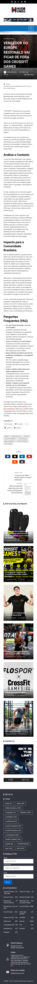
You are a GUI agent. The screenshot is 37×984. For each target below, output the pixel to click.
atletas (7, 436)
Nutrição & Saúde (26, 897)
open (8, 848)
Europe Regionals (9, 441)
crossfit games (23, 438)
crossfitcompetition (13, 830)
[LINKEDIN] (22, 456)
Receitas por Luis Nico (11, 907)
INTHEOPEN (23, 844)
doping (24, 406)
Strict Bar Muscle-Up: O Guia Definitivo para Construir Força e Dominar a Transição (17, 729)
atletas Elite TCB (16, 436)
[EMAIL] (22, 461)
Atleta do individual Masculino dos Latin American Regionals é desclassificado (15, 488)
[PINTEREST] (29, 456)
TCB (26, 925)
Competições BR (11, 925)
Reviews (26, 928)
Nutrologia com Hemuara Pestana (26, 902)
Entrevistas (11, 921)
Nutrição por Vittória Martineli (11, 902)
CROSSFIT (26, 436)
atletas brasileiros (12, 808)
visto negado (8, 443)
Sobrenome (7, 864)
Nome (5, 858)
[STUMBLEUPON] (15, 462)
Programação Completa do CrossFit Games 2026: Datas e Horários (16, 574)
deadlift (9, 844)
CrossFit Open (11, 912)
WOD (20, 848)
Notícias (11, 38)
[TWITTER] (15, 456)
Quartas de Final (11, 917)
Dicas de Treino (11, 897)
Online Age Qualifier (26, 913)
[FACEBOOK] (7, 456)
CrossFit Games (22, 411)
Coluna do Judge (26, 891)
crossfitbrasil (11, 817)
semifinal (26, 917)
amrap (8, 803)
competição (10, 812)
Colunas (6, 38)
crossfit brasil (11, 821)
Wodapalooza (11, 928)
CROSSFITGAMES (12, 839)
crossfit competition (10, 438)
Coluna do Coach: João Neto (11, 892)
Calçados (11, 932)
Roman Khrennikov (23, 441)
